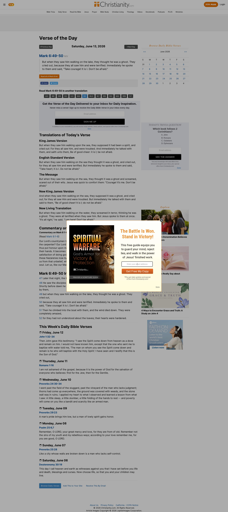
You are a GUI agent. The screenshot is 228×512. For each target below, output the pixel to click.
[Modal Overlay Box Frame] (114, 256)
